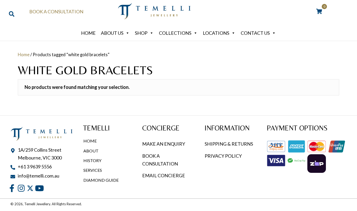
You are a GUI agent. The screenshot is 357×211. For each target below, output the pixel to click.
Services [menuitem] (92, 170)
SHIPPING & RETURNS (229, 144)
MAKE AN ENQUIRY (163, 144)
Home (88, 33)
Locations (216, 33)
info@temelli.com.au (38, 176)
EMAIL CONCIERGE (164, 175)
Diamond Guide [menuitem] (101, 180)
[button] (12, 188)
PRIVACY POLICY (223, 156)
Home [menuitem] (90, 140)
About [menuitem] (91, 150)
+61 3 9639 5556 (35, 166)
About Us (112, 33)
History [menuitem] (92, 160)
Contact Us (255, 33)
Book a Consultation (56, 11)
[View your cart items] (319, 12)
